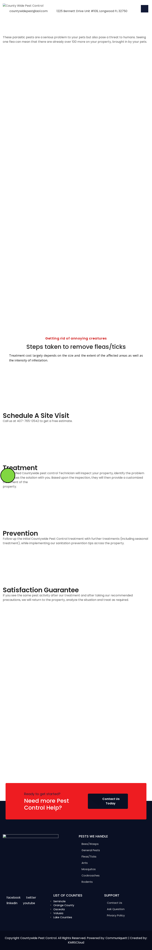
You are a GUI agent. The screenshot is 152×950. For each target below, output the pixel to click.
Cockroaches (91, 875)
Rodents (87, 882)
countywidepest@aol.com (28, 11)
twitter (31, 897)
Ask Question (116, 909)
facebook (13, 897)
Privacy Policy (116, 915)
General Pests (91, 850)
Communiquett (116, 938)
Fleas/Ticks (89, 856)
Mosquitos (89, 869)
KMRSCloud (76, 942)
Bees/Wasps (90, 844)
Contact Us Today (111, 801)
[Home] (23, 5)
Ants (85, 863)
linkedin (11, 903)
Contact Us (114, 903)
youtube (29, 903)
